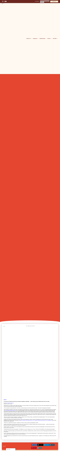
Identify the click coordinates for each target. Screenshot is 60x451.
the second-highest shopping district (9, 410)
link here (5, 399)
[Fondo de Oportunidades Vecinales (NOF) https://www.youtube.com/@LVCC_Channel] (5, 1)
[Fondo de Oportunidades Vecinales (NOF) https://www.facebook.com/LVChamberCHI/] (2, 1)
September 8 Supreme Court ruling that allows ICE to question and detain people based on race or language (35, 420)
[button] (54, 1)
